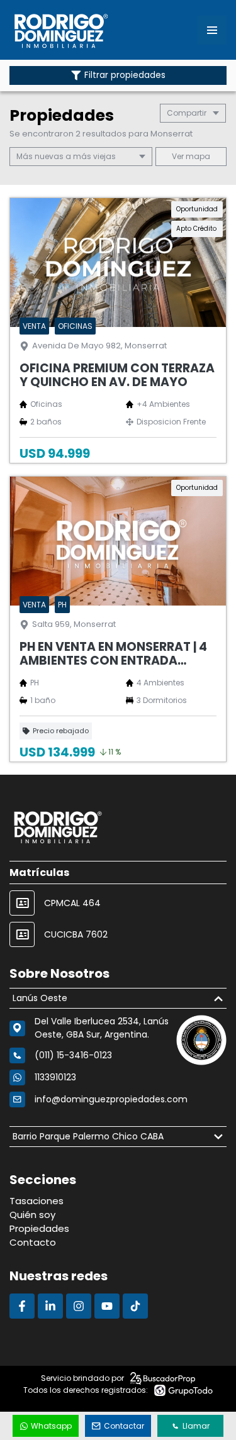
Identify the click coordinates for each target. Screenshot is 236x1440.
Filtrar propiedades (125, 75)
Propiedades (39, 1228)
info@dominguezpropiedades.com (111, 1099)
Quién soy (32, 1214)
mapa (197, 156)
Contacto (32, 1242)
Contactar (124, 1426)
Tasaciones (36, 1200)
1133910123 (55, 1077)
